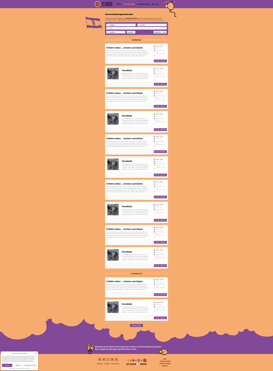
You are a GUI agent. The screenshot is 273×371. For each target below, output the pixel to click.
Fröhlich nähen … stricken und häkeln (124, 47)
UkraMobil (127, 70)
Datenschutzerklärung (20, 368)
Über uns (155, 4)
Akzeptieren (7, 365)
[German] (163, 1)
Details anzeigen (160, 61)
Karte (119, 4)
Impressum (28, 368)
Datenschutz (100, 363)
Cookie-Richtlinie (12, 368)
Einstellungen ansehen (30, 365)
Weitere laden (136, 325)
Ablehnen (18, 365)
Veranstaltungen (129, 4)
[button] (36, 353)
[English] (165, 1)
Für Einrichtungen (143, 4)
